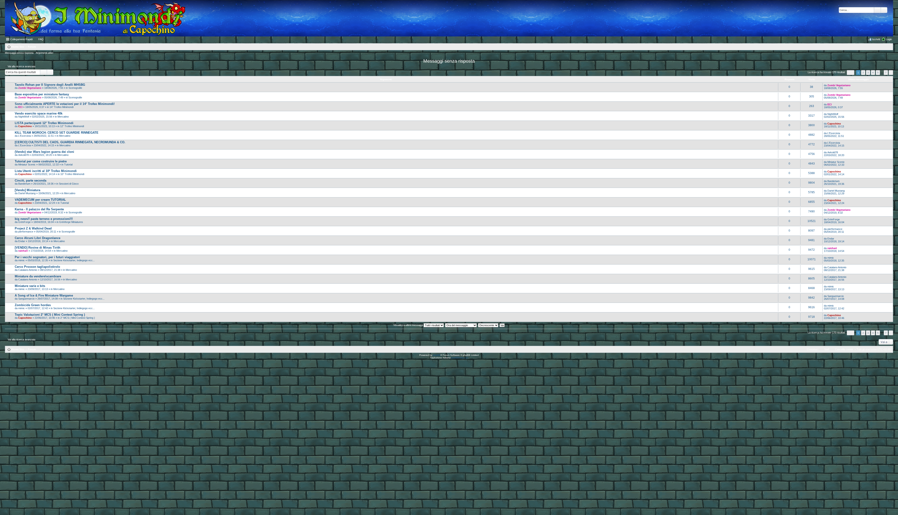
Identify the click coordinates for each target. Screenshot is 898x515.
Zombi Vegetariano (29, 87)
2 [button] (863, 72)
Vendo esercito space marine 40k (38, 113)
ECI (20, 107)
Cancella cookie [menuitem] (844, 349)
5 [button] (878, 72)
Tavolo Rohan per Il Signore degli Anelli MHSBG (50, 84)
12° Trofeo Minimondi (72, 126)
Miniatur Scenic (27, 164)
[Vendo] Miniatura (27, 190)
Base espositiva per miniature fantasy (42, 94)
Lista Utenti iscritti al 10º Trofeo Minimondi (46, 171)
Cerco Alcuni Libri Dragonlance (37, 238)
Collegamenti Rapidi (21, 39)
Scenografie (75, 87)
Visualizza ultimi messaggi (408, 325)
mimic (21, 260)
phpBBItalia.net (459, 357)
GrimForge (24, 222)
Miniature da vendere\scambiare (38, 276)
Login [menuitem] (889, 39)
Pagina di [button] (850, 72)
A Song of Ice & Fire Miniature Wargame (44, 295)
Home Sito (17, 349)
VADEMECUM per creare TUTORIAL (40, 199)
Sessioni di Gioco (69, 183)
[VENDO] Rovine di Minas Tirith (37, 247)
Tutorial (68, 164)
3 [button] (868, 72)
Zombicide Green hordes (33, 305)
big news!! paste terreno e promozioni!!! (44, 219)
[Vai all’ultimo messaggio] (852, 85)
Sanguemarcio (26, 298)
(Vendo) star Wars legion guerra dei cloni (44, 152)
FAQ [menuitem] (40, 39)
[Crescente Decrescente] (488, 325)
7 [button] (886, 72)
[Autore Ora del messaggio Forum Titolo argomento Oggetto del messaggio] (461, 325)
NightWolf (23, 116)
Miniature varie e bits (30, 286)
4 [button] (873, 72)
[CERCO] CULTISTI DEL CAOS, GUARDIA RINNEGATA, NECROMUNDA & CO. (70, 142)
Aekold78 (23, 155)
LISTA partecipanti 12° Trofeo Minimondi (44, 123)
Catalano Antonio (27, 269)
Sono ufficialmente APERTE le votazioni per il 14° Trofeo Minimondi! (65, 104)
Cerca (877, 10)
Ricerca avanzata (884, 10)
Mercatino (63, 116)
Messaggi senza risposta (19, 52)
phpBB (436, 355)
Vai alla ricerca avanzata (21, 66)
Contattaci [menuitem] (812, 349)
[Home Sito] (95, 18)
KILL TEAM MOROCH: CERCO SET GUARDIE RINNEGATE (56, 132)
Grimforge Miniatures (71, 222)
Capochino (25, 126)
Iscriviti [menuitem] (876, 39)
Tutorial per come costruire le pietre (41, 161)
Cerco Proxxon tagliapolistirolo (37, 266)
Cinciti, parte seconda (30, 180)
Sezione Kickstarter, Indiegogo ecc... (74, 260)
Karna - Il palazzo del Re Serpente (39, 209)
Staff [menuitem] (826, 349)
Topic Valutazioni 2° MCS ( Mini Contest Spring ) (50, 314)
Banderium (24, 183)
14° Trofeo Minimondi (61, 107)
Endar (21, 241)
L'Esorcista (24, 135)
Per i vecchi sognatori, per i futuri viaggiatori (47, 257)
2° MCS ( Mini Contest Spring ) (77, 317)
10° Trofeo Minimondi (72, 174)
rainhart (23, 250)
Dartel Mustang (27, 193)
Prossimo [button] (891, 72)
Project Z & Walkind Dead (33, 228)
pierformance (25, 231)
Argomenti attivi (44, 52)
